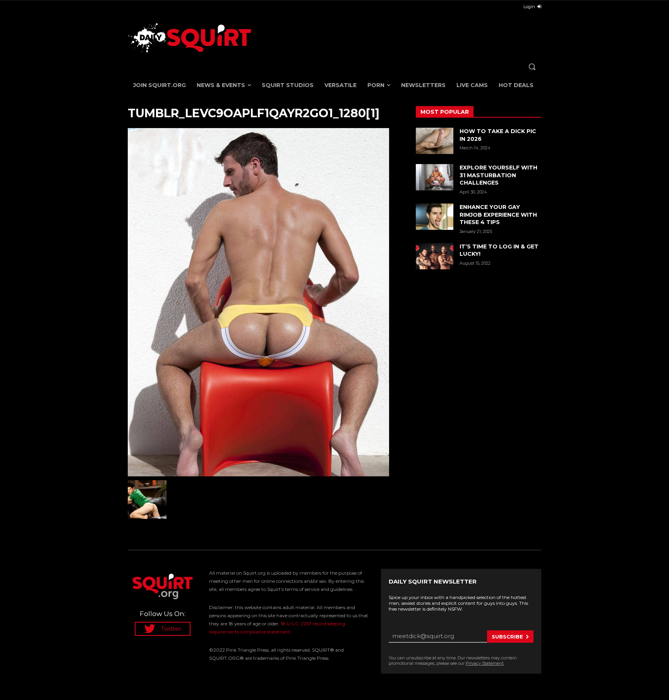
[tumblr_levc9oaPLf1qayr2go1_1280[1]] (262, 302)
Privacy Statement (485, 663)
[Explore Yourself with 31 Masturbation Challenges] (434, 177)
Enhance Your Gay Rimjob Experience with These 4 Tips (498, 215)
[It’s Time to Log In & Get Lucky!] (434, 256)
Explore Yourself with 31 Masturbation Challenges (498, 175)
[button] (532, 66)
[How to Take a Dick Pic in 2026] (434, 141)
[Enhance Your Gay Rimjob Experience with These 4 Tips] (434, 217)
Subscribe (507, 636)
